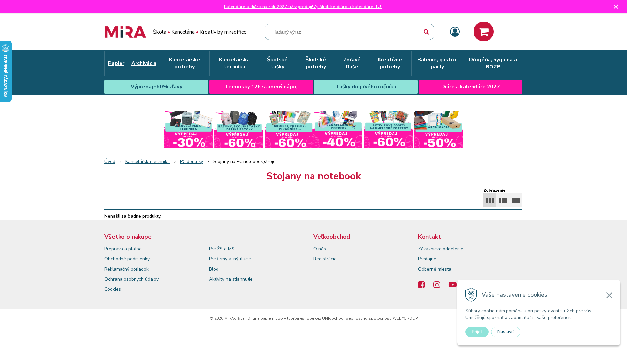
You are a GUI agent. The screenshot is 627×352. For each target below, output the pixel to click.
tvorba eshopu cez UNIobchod (315, 318)
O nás (320, 249)
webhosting (357, 318)
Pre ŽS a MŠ (221, 249)
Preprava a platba (123, 249)
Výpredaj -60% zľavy (156, 86)
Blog (213, 269)
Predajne (427, 259)
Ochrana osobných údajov (131, 279)
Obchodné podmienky (127, 259)
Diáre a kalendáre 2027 (470, 86)
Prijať (477, 331)
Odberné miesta (434, 269)
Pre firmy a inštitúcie (230, 259)
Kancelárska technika (147, 161)
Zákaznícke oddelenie (440, 249)
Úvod (109, 161)
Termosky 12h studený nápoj (261, 86)
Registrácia (325, 259)
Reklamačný (117, 269)
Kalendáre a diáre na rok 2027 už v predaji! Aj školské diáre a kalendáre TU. (303, 7)
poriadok (140, 269)
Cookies (112, 289)
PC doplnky (191, 161)
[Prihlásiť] (455, 32)
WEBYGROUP (405, 318)
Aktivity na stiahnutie (231, 279)
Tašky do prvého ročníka (366, 86)
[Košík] (484, 31)
